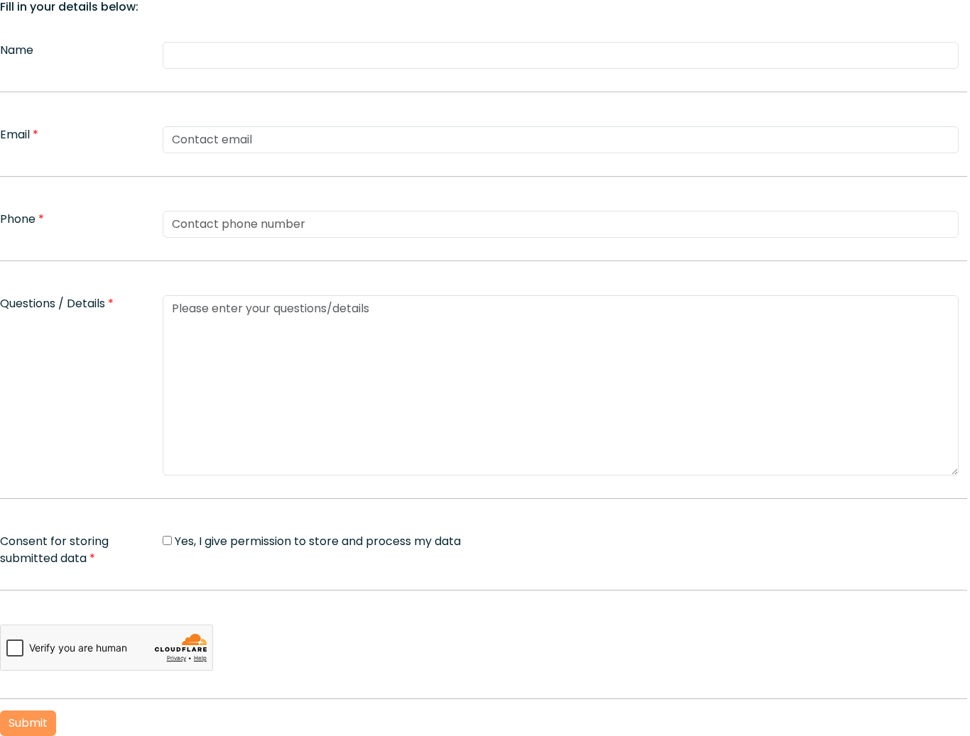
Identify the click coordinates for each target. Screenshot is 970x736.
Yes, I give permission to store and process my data (318, 541)
